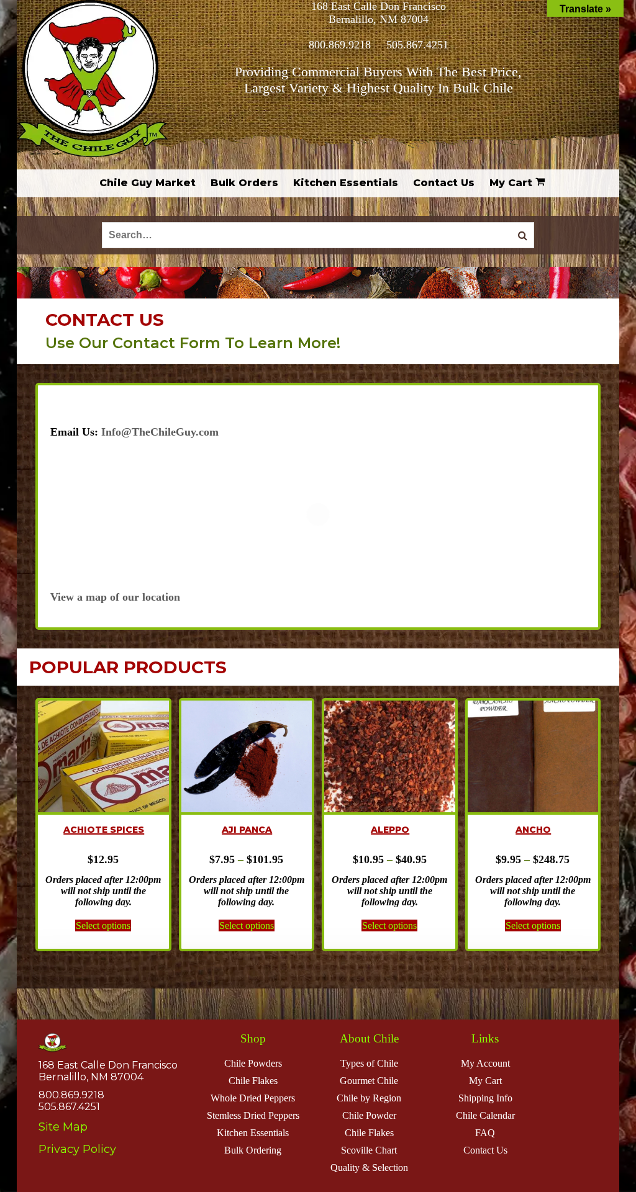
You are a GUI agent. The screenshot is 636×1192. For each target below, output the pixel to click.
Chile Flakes (253, 1080)
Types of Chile (369, 1063)
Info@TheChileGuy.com (160, 432)
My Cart (485, 1080)
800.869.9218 (340, 44)
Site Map (63, 1127)
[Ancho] (533, 758)
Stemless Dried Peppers (253, 1115)
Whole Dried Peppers (253, 1098)
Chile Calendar (485, 1115)
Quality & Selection (369, 1167)
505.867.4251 (417, 44)
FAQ (485, 1132)
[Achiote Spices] (103, 758)
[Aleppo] (389, 758)
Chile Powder (369, 1115)
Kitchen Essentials (253, 1132)
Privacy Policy (77, 1149)
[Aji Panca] (246, 758)
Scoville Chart (369, 1150)
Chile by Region (369, 1098)
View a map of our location (115, 597)
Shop (253, 1038)
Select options (103, 925)
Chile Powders (253, 1063)
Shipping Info (485, 1098)
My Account (485, 1063)
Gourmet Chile (369, 1080)
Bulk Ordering (252, 1150)
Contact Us (485, 1150)
